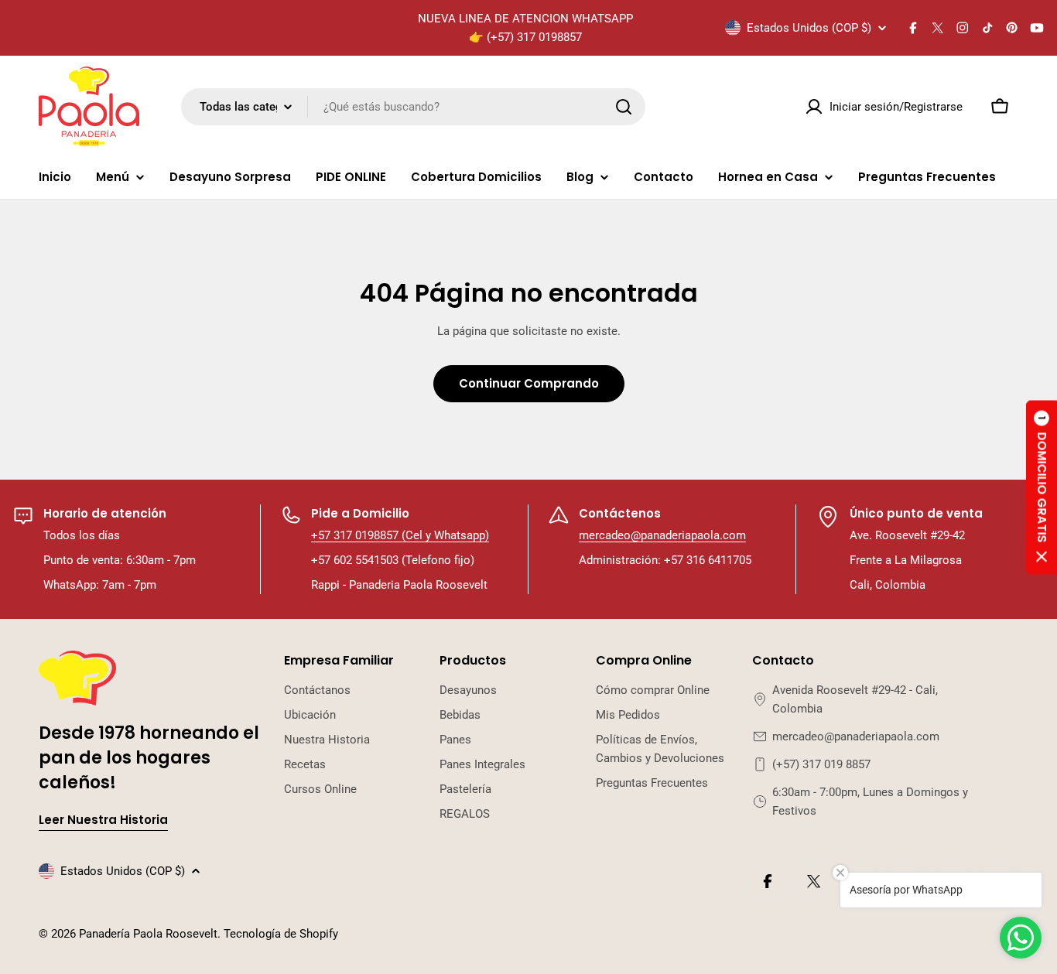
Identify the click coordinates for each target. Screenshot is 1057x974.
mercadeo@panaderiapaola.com (662, 535)
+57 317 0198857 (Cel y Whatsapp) (400, 535)
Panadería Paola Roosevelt (148, 934)
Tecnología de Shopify (281, 934)
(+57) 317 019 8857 (821, 764)
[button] (1041, 487)
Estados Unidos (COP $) (809, 28)
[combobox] (413, 106)
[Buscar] (623, 106)
